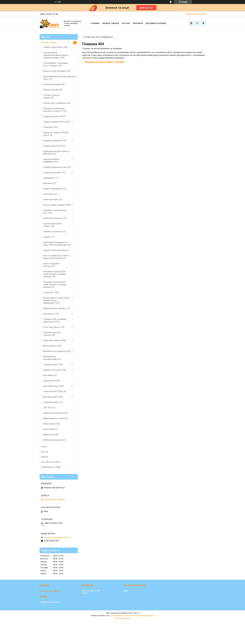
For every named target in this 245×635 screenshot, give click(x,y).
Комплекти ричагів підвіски (52, 333)
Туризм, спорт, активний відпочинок (54, 320)
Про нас (126, 23)
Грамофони (48, 178)
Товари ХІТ (48, 292)
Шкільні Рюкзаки (51, 90)
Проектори (48, 429)
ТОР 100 (47, 407)
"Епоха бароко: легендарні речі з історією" (55, 64)
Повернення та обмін (51, 467)
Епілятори (48, 194)
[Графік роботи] (191, 23)
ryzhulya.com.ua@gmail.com (57, 537)
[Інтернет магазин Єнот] (50, 23)
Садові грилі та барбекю (54, 103)
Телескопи (48, 127)
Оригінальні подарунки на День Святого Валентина (55, 243)
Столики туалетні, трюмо (51, 96)
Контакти (138, 23)
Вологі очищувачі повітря (51, 264)
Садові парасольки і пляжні (52, 224)
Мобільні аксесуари (52, 440)
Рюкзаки (47, 183)
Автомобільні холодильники (50, 357)
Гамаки (46, 237)
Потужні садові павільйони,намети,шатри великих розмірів (55, 55)
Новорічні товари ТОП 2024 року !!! (56, 133)
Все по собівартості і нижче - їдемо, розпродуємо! (56, 256)
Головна (95, 23)
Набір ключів (49, 424)
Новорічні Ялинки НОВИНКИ (51, 160)
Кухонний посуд (50, 386)
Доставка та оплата (156, 23)
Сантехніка (48, 314)
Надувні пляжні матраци (54, 250)
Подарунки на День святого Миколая (56, 152)
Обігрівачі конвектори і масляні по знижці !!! (54, 109)
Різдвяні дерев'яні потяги (55, 167)
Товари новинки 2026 (53, 122)
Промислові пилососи (53, 413)
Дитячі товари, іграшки (54, 205)
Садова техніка (50, 364)
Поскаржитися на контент (120, 616)
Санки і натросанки (52, 172)
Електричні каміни (51, 84)
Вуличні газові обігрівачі (54, 71)
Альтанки (47, 375)
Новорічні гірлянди (52, 140)
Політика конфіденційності (143, 616)
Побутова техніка (51, 340)
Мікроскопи (48, 434)
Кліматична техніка (52, 218)
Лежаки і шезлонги (52, 231)
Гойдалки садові (51, 402)
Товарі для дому (51, 116)
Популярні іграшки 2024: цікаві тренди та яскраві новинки (54, 274)
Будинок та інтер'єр (52, 370)
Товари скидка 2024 (52, 47)
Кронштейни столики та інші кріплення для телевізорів (56, 300)
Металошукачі (50, 346)
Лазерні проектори (52, 146)
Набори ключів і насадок (54, 308)
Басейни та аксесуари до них (55, 211)
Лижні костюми (50, 199)
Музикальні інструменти (54, 351)
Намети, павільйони (52, 189)
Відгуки (44, 457)
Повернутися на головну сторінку (104, 61)
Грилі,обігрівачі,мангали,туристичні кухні (59, 77)
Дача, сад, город (51, 327)
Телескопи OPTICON (52, 391)
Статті (44, 446)
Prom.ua (136, 613)
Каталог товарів (110, 23)
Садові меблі (49, 381)
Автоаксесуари (50, 397)
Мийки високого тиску (53, 418)
